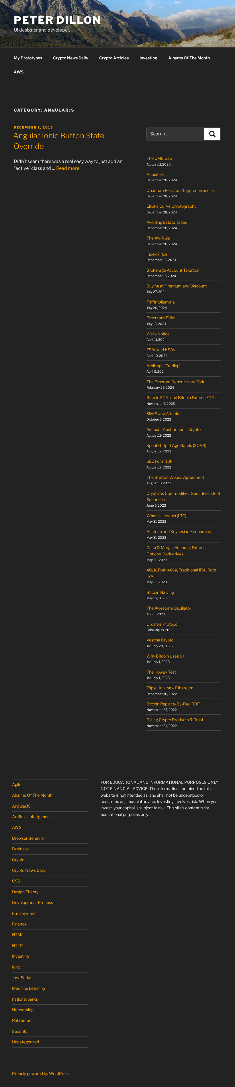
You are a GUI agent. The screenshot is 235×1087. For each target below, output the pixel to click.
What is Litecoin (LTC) (166, 515)
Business (20, 848)
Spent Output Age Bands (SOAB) (176, 445)
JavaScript (22, 977)
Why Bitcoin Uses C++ (166, 656)
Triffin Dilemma (160, 302)
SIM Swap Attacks (163, 413)
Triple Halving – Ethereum (169, 687)
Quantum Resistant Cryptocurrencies (180, 190)
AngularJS (21, 806)
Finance (19, 923)
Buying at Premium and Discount (176, 285)
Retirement (22, 1020)
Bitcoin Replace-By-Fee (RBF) (173, 703)
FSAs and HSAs (160, 349)
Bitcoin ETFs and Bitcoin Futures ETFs (181, 397)
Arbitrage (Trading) (163, 365)
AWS (18, 71)
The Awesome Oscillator (168, 608)
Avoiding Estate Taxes (166, 222)
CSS (16, 880)
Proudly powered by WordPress (41, 1073)
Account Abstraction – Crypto (173, 429)
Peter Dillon (57, 20)
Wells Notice (158, 333)
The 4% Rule (158, 238)
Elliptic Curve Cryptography (171, 206)
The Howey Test (161, 672)
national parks (25, 999)
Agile (16, 784)
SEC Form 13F (159, 461)
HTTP (17, 945)
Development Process (32, 902)
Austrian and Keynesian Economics (178, 531)
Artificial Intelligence (31, 816)
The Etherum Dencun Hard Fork (175, 381)
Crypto (18, 859)
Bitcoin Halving (160, 592)
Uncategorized (25, 1041)
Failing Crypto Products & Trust (174, 719)
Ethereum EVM (160, 317)
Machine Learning (28, 988)
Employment (24, 913)
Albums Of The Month (189, 57)
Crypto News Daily (70, 57)
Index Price (156, 254)
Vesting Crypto (159, 639)
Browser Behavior (28, 838)
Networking (23, 1009)
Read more (67, 168)
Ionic (16, 967)
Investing (148, 57)
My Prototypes (28, 57)
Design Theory (25, 891)
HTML (17, 934)
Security (19, 1031)
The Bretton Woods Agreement (175, 477)
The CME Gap (159, 158)
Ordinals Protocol (162, 624)
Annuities (155, 174)
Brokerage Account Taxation (172, 270)
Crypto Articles (114, 57)
